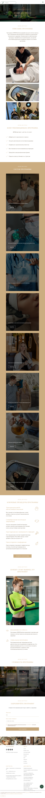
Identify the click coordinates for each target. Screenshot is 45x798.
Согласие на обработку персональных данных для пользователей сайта (29, 774)
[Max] (6, 749)
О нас (25, 748)
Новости (25, 759)
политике (27, 792)
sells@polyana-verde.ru (10, 773)
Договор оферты (27, 780)
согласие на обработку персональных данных (14, 793)
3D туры (25, 761)
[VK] (12, 749)
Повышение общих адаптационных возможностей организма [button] (21, 482)
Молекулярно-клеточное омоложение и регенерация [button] (19, 322)
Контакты (25, 763)
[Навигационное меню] (42, 2)
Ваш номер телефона (11, 718)
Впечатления (26, 754)
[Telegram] (10, 749)
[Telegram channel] (8, 749)
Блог (24, 757)
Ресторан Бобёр (27, 752)
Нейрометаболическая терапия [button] (15, 442)
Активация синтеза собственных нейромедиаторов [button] (19, 402)
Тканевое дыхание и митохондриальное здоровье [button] (19, 283)
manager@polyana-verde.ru (11, 778)
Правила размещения (28, 768)
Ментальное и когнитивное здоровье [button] (16, 362)
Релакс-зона (26, 750)
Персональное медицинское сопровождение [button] (18, 203)
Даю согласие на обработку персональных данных (17, 724)
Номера (25, 755)
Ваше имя (8, 712)
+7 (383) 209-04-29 (11, 771)
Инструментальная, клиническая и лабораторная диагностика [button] (21, 243)
